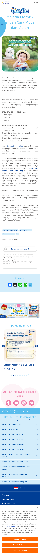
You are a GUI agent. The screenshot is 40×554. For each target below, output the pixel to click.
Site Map (5, 495)
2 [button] (13, 375)
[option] (20, 349)
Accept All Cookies (20, 550)
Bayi (17, 234)
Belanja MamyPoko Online (2, 30)
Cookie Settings (20, 539)
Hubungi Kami (8, 499)
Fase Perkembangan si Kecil (10, 230)
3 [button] (15, 375)
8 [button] (24, 375)
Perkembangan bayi (8, 234)
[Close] (37, 507)
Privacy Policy (10, 526)
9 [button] (26, 375)
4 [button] (17, 375)
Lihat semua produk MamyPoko (19, 420)
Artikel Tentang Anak (25, 230)
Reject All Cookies (20, 545)
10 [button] (28, 374)
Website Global (8, 503)
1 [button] (11, 375)
